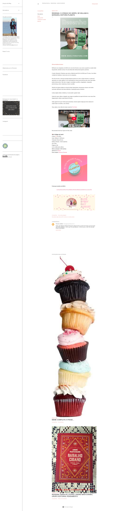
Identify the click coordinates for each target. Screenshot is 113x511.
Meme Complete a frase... (63, 420)
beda (38, 16)
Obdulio (71, 189)
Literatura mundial (41, 19)
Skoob (59, 150)
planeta (39, 21)
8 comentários (60, 422)
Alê (64, 189)
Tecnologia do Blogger (69, 506)
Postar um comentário (62, 498)
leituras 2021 (40, 17)
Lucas (87, 189)
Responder (58, 230)
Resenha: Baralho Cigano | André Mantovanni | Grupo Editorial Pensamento (72, 495)
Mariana (79, 189)
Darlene (83, 189)
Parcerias (53, 3)
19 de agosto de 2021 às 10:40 (69, 223)
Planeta (65, 152)
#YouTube (74, 107)
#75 (56, 136)
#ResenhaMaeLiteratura (57, 64)
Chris (67, 189)
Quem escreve (61, 3)
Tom (91, 189)
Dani (61, 189)
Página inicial (46, 3)
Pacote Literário (59, 223)
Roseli (74, 189)
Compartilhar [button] (40, 11)
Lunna (58, 189)
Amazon (61, 152)
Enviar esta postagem (62, 215)
